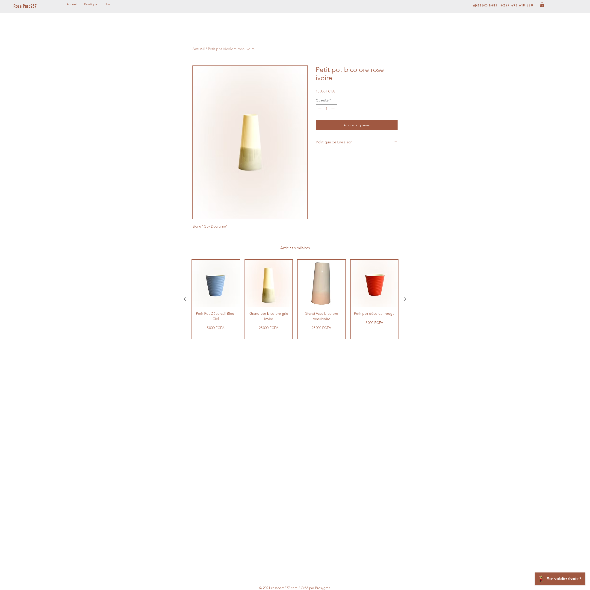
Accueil (198, 49)
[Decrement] (319, 109)
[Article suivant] (405, 299)
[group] (295, 299)
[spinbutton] (326, 109)
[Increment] (333, 109)
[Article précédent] (185, 299)
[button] (542, 4)
